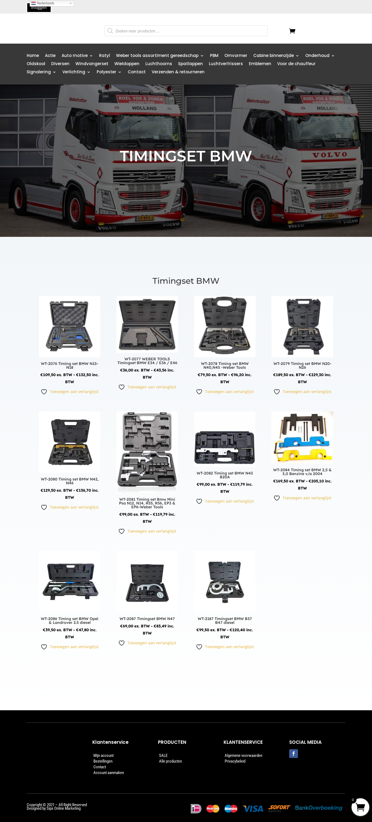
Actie (50, 56)
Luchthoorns (158, 64)
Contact (137, 72)
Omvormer (235, 56)
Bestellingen (102, 761)
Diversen (60, 64)
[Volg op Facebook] (293, 753)
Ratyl (104, 56)
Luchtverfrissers (226, 64)
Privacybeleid (235, 761)
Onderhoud (317, 56)
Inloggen (39, 7)
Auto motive (75, 56)
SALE (163, 755)
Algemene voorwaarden (243, 755)
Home (33, 56)
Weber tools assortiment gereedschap (157, 56)
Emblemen (260, 64)
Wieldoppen (126, 64)
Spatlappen (190, 64)
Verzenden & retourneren (178, 72)
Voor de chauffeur (296, 64)
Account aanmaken (108, 772)
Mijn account (103, 755)
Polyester (106, 72)
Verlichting (73, 72)
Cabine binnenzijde (273, 56)
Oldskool (36, 64)
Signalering (39, 72)
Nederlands (45, 3)
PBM (214, 56)
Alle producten (170, 761)
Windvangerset (91, 64)
